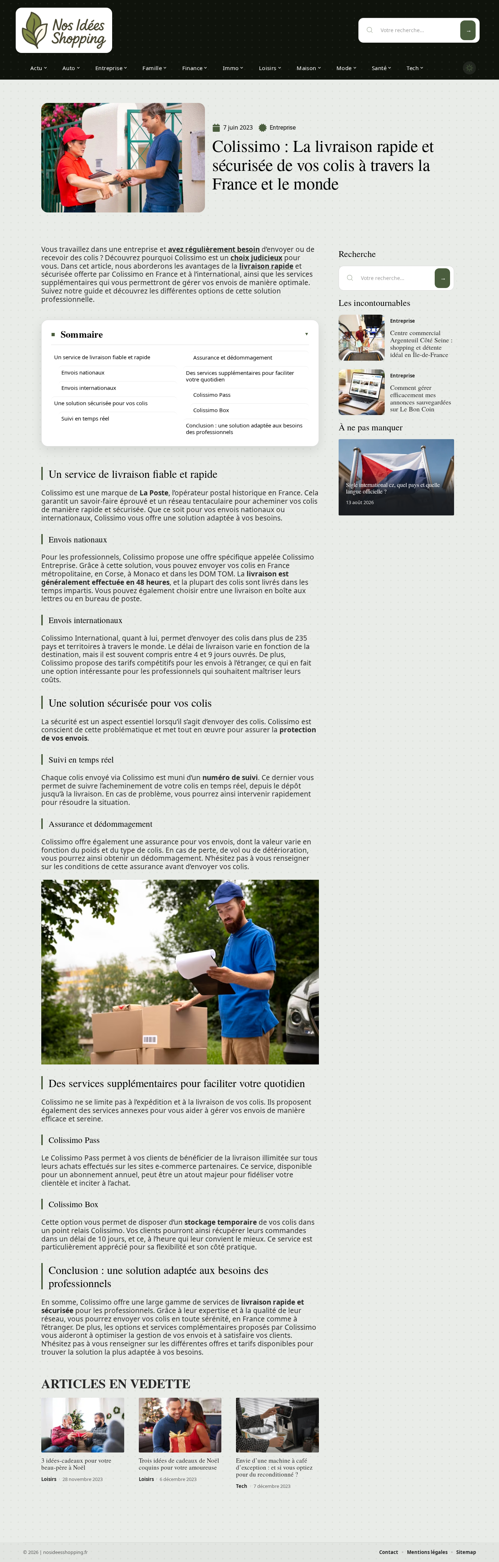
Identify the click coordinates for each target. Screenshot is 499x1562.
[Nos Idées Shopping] (64, 30)
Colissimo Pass (212, 394)
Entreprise (283, 127)
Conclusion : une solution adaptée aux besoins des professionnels (244, 428)
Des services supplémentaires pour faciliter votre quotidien (240, 376)
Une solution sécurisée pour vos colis (101, 403)
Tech (241, 1486)
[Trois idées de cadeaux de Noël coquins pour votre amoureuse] (180, 1425)
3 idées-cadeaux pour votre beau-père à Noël (76, 1463)
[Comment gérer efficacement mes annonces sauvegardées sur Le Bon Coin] (362, 392)
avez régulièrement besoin (214, 249)
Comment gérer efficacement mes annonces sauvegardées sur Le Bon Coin (420, 398)
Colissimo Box (211, 410)
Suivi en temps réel (85, 418)
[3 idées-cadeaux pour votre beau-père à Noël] (82, 1425)
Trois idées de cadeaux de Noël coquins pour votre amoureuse (179, 1463)
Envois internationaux (88, 387)
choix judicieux (256, 257)
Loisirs (48, 1479)
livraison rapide (266, 266)
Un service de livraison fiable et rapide (102, 357)
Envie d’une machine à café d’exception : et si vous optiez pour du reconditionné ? (274, 1467)
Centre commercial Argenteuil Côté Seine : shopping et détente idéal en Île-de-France (421, 343)
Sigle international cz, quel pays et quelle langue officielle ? (393, 488)
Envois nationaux (82, 372)
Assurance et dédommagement (232, 357)
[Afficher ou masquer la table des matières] (206, 334)
